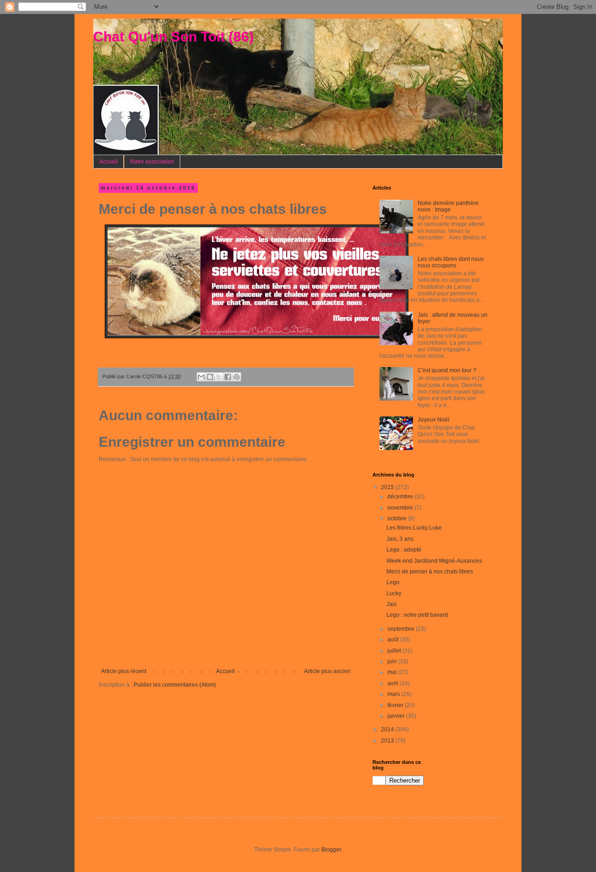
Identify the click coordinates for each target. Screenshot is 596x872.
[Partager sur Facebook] (227, 377)
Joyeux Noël (433, 419)
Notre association (152, 161)
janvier (396, 716)
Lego (393, 582)
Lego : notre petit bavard (417, 615)
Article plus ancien (327, 671)
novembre (400, 507)
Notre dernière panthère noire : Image (448, 206)
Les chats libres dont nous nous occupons (451, 262)
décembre (400, 496)
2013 (388, 740)
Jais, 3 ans (399, 539)
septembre (401, 629)
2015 (388, 487)
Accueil (108, 161)
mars (394, 694)
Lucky (393, 593)
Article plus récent (123, 671)
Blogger (331, 849)
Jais (391, 604)
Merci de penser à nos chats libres (429, 571)
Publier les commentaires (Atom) (175, 684)
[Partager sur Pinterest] (236, 377)
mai (392, 672)
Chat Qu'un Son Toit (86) (173, 36)
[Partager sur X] (219, 377)
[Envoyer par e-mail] (201, 377)
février (396, 705)
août (393, 639)
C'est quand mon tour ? (447, 370)
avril (393, 683)
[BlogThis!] (210, 377)
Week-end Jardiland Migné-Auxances (434, 561)
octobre (397, 518)
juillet (394, 650)
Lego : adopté (403, 549)
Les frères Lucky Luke (414, 528)
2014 (388, 729)
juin (392, 661)
